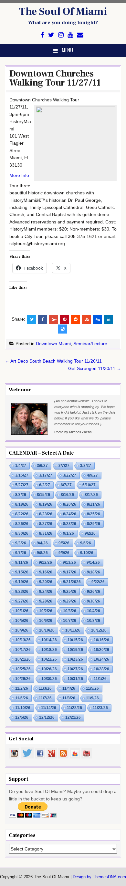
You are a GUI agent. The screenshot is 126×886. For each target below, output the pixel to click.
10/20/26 (101, 649)
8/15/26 (43, 494)
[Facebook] (42, 35)
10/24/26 (101, 659)
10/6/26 (45, 620)
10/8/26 (93, 620)
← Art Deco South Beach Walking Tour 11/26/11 (53, 361)
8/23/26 (45, 514)
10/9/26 (21, 630)
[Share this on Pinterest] (64, 319)
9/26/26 (93, 591)
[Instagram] (61, 35)
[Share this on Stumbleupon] (86, 319)
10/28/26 (101, 669)
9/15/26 (21, 572)
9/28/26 (45, 601)
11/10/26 (22, 708)
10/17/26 (23, 649)
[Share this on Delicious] (62, 329)
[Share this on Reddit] (75, 319)
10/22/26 (49, 659)
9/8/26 (42, 553)
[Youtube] (70, 35)
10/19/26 (75, 649)
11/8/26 (68, 698)
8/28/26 (69, 523)
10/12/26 (99, 630)
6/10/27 (89, 485)
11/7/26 (45, 698)
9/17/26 (69, 572)
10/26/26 (49, 669)
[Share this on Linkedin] (108, 319)
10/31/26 (75, 678)
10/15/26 (75, 640)
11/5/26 (92, 688)
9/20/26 (45, 582)
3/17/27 (45, 475)
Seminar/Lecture (90, 343)
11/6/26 (21, 698)
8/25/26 (93, 514)
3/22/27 (69, 475)
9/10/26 (86, 553)
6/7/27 (66, 485)
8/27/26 (45, 523)
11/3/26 (45, 688)
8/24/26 (69, 514)
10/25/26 (23, 669)
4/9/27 (92, 475)
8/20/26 (69, 504)
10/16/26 (101, 640)
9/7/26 (20, 553)
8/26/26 (21, 523)
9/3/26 (20, 543)
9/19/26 (21, 582)
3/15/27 (21, 475)
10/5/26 (21, 620)
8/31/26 (45, 533)
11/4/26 (68, 688)
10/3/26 (69, 611)
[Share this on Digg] (97, 319)
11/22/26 (74, 708)
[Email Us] (80, 35)
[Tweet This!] (31, 319)
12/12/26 (47, 717)
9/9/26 (63, 553)
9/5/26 (63, 543)
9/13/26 (69, 562)
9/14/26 (93, 562)
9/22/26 (98, 582)
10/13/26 (23, 640)
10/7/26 (69, 620)
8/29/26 (93, 523)
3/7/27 (63, 465)
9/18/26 (93, 572)
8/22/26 (21, 514)
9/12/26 (45, 562)
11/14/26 (48, 708)
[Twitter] (51, 35)
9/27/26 (21, 601)
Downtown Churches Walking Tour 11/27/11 (54, 78)
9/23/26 (21, 591)
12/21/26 (73, 717)
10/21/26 (23, 659)
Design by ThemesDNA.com (99, 877)
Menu (67, 50)
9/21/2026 (72, 582)
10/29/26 (23, 678)
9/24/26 (45, 591)
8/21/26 (93, 504)
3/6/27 (42, 465)
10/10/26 (47, 630)
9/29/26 (69, 601)
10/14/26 (49, 640)
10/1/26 (21, 611)
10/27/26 (75, 669)
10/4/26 (93, 611)
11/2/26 (21, 688)
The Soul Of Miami (63, 11)
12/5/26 (21, 717)
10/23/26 (75, 659)
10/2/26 (45, 611)
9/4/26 (42, 543)
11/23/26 (100, 708)
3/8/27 (85, 465)
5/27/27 (21, 485)
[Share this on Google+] (53, 319)
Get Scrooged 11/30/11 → (94, 368)
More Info (19, 175)
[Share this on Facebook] (42, 319)
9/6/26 (85, 543)
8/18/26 (21, 504)
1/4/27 (20, 465)
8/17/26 (91, 494)
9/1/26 (68, 533)
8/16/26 (67, 494)
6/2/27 (44, 485)
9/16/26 (45, 572)
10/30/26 (49, 678)
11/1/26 (100, 678)
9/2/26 (90, 533)
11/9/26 (92, 698)
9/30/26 (93, 601)
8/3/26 (20, 494)
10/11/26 (72, 630)
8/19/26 (45, 504)
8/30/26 (21, 533)
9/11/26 (21, 562)
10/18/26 (49, 649)
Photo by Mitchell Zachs (73, 432)
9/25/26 (69, 591)
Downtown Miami (53, 343)
